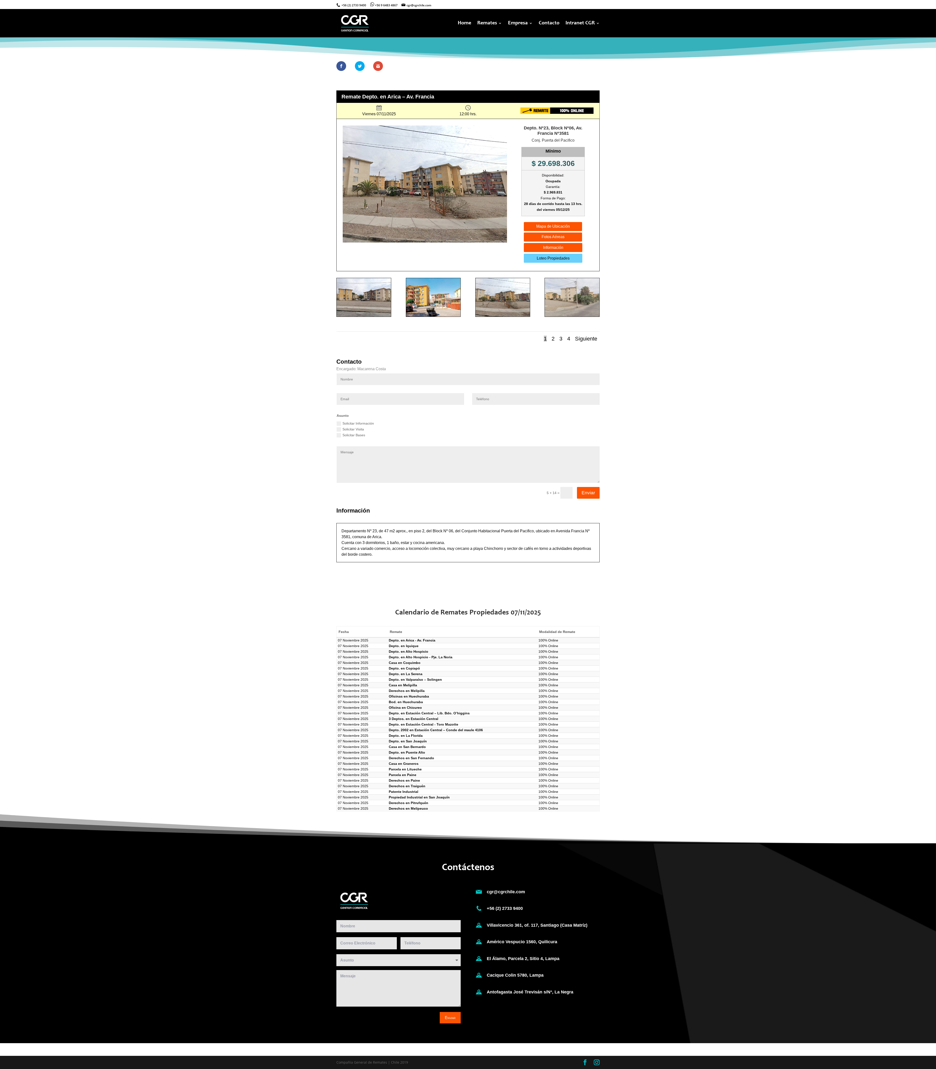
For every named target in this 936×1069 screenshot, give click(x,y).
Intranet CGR (580, 23)
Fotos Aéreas (553, 237)
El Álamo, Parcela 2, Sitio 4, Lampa (523, 958)
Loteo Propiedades (553, 258)
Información (553, 247)
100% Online (548, 640)
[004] (572, 316)
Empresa (518, 23)
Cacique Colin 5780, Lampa (515, 975)
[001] (364, 316)
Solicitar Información (358, 423)
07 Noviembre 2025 (353, 640)
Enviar (588, 492)
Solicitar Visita (353, 429)
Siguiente (586, 339)
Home (464, 23)
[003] (503, 316)
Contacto (549, 23)
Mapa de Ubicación (553, 226)
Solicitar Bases (353, 435)
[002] (433, 316)
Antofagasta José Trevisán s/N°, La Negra (530, 992)
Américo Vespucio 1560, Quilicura (522, 941)
